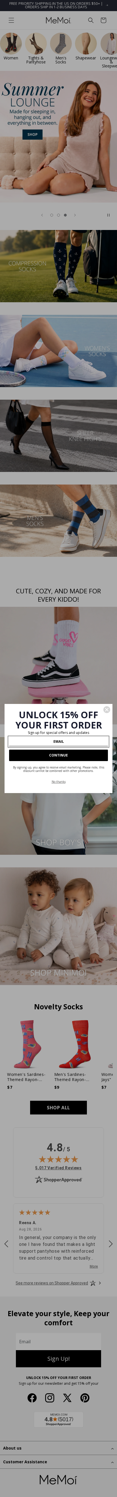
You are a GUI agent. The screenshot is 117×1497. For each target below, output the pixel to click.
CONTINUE (58, 755)
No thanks (59, 782)
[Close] (106, 709)
